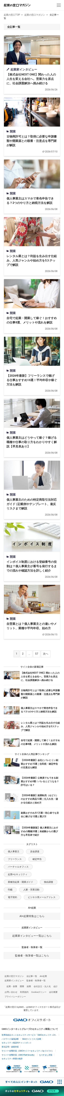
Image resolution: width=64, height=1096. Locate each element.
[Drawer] (58, 5)
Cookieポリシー (38, 992)
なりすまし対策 (45, 1055)
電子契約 (12, 897)
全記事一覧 (31, 976)
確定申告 (37, 859)
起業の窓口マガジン (34, 14)
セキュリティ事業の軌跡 (12, 1059)
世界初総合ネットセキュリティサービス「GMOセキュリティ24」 (29, 1035)
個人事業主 (13, 851)
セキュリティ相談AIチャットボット (17, 1043)
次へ (45, 653)
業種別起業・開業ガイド (20, 882)
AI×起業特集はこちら (32, 916)
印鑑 (10, 889)
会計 (55, 986)
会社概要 (53, 992)
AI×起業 (43, 976)
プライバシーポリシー (15, 996)
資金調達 (34, 851)
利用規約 (24, 992)
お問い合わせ (11, 992)
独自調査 (48, 882)
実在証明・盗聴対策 (10, 1047)
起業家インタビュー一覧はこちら (32, 935)
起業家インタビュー (14, 980)
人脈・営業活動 (31, 889)
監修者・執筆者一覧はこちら (32, 955)
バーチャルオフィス (18, 866)
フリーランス (15, 859)
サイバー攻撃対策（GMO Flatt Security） (19, 1055)
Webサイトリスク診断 (31, 1039)
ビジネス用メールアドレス (41, 897)
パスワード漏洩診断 (10, 1039)
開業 (22, 986)
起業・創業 (12, 986)
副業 (29, 986)
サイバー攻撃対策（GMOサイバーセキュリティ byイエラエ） (28, 1051)
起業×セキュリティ (17, 874)
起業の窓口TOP (12, 14)
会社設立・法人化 (42, 986)
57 (36, 653)
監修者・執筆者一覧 (36, 980)
